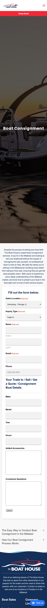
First (9, 335)
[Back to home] (10, 5)
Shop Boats (23, 13)
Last (8, 347)
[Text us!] (37, 603)
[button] (44, 5)
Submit (9, 510)
